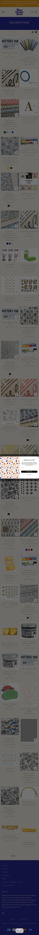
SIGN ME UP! (29, 471)
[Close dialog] (37, 457)
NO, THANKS (29, 474)
